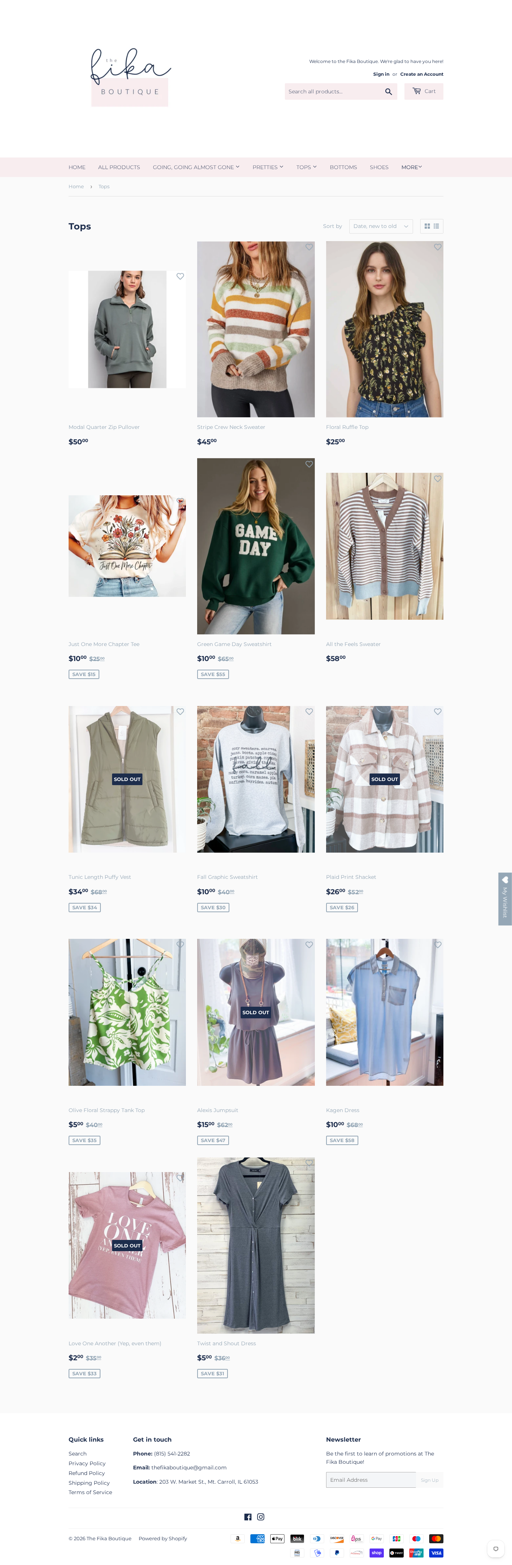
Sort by (332, 226)
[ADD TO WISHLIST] (180, 276)
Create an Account (421, 74)
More (409, 167)
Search (78, 1453)
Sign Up (430, 1480)
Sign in (381, 74)
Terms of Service (90, 1492)
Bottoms (343, 167)
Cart (429, 91)
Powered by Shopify (163, 1538)
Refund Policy (87, 1473)
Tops (304, 167)
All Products (119, 167)
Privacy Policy (87, 1463)
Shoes (379, 167)
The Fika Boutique (109, 1538)
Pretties (266, 167)
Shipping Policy (89, 1483)
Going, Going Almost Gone (194, 167)
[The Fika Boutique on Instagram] (261, 1518)
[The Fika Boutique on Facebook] (248, 1518)
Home (77, 167)
